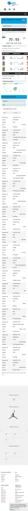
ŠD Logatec (15, 254)
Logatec (14, 247)
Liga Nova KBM (18, 501)
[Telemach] (14, 400)
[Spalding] (9, 435)
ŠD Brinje (15, 306)
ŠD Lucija (15, 267)
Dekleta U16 (3, 498)
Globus (24, 278)
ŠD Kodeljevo (16, 165)
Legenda (23, 20)
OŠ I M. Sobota (16, 331)
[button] (2, 429)
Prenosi (2, 481)
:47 (14, 339)
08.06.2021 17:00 (16, 334)
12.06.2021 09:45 (16, 245)
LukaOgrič (11, 63)
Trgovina (16, 479)
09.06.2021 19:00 (16, 321)
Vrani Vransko (23, 163)
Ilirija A (24, 316)
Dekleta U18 (3, 495)
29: (14, 135)
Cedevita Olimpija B (21, 201)
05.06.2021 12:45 (16, 360)
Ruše (14, 234)
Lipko (16, 490)
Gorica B (24, 252)
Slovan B (24, 124)
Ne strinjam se (17, 509)
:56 (14, 365)
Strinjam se (12, 509)
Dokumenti (17, 474)
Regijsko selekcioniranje (19, 492)
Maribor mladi (16, 145)
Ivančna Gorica (16, 222)
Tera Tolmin (15, 196)
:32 (14, 250)
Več (18, 507)
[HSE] (18, 454)
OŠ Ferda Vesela (16, 229)
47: (14, 301)
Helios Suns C (23, 214)
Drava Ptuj (23, 239)
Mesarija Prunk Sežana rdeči (20, 137)
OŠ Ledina (15, 29)
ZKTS (16, 478)
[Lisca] (9, 460)
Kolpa (14, 183)
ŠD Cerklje (15, 357)
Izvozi (3, 374)
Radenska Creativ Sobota (18, 324)
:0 (14, 288)
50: (14, 147)
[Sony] (18, 435)
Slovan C (15, 158)
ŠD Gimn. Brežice (16, 369)
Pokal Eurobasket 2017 (19, 500)
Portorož (15, 260)
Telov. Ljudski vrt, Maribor (18, 178)
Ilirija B (24, 303)
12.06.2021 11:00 (16, 155)
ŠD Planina (15, 127)
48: (14, 224)
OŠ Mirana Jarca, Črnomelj (18, 190)
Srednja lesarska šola (17, 152)
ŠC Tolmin (15, 203)
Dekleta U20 (3, 492)
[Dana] (9, 454)
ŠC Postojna (15, 139)
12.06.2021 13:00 (16, 130)
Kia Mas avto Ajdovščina (20, 265)
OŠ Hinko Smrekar (17, 280)
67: (14, 211)
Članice (2, 489)
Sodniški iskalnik (18, 476)
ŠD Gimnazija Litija (17, 318)
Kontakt (2, 478)
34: (14, 352)
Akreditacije (3, 474)
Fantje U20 (3, 490)
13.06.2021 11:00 (16, 117)
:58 (14, 275)
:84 (14, 198)
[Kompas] (9, 441)
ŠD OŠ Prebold (16, 293)
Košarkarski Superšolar (19, 495)
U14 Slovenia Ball (18, 497)
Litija (14, 311)
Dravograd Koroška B (21, 175)
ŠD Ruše (14, 242)
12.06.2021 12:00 (16, 143)
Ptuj (25, 290)
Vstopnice (3, 479)
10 (21, 372)
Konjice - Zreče (22, 329)
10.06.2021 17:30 (16, 309)
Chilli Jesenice (16, 337)
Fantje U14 (3, 500)
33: (14, 314)
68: (14, 326)
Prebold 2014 (16, 286)
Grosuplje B (15, 298)
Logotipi (2, 476)
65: (14, 186)
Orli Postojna (15, 132)
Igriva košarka (18, 489)
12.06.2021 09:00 (16, 258)
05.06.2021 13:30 (16, 347)
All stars (16, 498)
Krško (24, 226)
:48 (14, 262)
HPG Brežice (23, 188)
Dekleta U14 (3, 501)
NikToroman (21, 58)
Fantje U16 (3, 497)
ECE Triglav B (15, 119)
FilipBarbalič (21, 63)
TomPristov (11, 58)
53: (14, 237)
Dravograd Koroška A (21, 150)
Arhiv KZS (17, 481)
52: (14, 160)
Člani (2, 487)
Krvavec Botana (22, 342)
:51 (14, 173)
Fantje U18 (3, 494)
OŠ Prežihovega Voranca (18, 344)
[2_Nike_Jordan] (13, 415)
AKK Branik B (15, 170)
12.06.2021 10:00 (16, 181)
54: (14, 122)
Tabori (16, 494)
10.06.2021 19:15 (16, 296)
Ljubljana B (15, 273)
